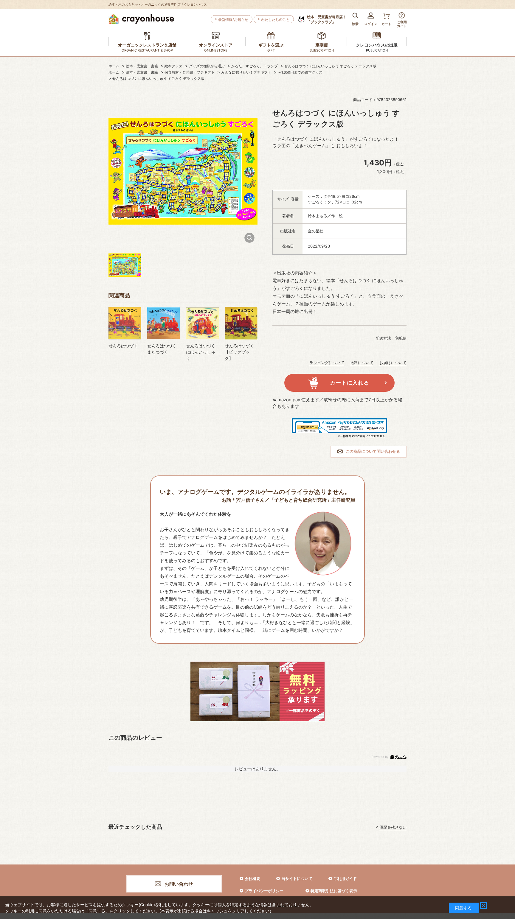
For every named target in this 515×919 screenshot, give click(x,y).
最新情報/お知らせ (233, 19)
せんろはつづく (123, 345)
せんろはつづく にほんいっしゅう (200, 352)
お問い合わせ (179, 884)
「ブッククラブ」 (326, 19)
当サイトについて (296, 878)
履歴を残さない (393, 827)
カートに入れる (349, 383)
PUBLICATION (377, 50)
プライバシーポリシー (264, 890)
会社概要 (252, 878)
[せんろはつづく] (124, 323)
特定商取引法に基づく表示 (334, 890)
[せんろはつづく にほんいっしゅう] (202, 323)
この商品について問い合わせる (373, 451)
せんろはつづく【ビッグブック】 (239, 352)
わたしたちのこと (275, 19)
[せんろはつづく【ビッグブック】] (241, 323)
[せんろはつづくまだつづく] (163, 323)
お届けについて (393, 362)
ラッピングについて (326, 362)
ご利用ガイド (345, 878)
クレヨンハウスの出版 (377, 44)
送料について (361, 362)
